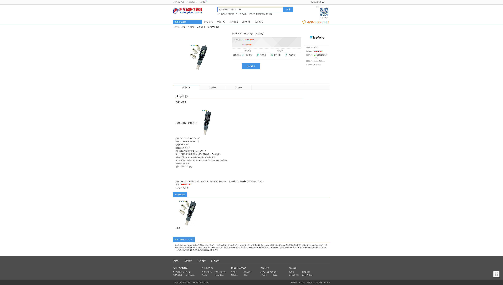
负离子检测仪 (206, 272)
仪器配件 (238, 87)
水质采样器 (211, 248)
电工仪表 (293, 268)
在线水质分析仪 (307, 245)
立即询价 (316, 21)
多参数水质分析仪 (181, 245)
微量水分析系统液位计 (312, 248)
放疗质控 (234, 272)
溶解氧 (202, 245)
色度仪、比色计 (215, 245)
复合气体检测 (190, 275)
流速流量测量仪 (296, 245)
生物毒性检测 (269, 245)
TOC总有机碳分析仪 (187, 250)
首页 (183, 27)
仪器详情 (186, 87)
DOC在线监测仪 (200, 250)
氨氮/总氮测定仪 (234, 248)
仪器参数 (212, 87)
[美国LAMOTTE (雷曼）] (317, 37)
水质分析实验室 (201, 248)
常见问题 (248, 51)
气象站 (204, 275)
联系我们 (259, 22)
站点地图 (294, 282)
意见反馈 (327, 282)
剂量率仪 (234, 275)
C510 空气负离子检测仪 (225, 14)
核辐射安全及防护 (238, 268)
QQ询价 (251, 66)
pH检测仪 (179, 228)
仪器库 (176, 260)
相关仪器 (280, 51)
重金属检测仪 (259, 245)
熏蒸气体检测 (177, 275)
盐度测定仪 (244, 248)
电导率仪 (196, 245)
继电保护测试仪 (307, 275)
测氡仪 (246, 275)
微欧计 (291, 272)
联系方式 (215, 260)
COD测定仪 (233, 245)
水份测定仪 (300, 248)
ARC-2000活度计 (241, 14)
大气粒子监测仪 (220, 272)
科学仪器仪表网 (178, 2)
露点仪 (187, 272)
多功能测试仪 (294, 275)
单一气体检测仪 (178, 272)
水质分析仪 (201, 27)
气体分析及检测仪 (180, 268)
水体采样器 (286, 245)
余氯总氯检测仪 (190, 248)
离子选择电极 (253, 248)
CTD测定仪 (274, 248)
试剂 (216, 250)
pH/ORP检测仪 (213, 27)
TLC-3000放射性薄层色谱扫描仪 (260, 14)
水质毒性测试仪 (264, 248)
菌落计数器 (210, 250)
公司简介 (202, 2)
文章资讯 (246, 22)
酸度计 (190, 245)
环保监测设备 (207, 268)
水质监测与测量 (283, 248)
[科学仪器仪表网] (187, 10)
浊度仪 (207, 245)
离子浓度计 (225, 245)
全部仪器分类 (180, 22)
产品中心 (221, 22)
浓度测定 (293, 248)
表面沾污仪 (248, 272)
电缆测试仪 (306, 272)
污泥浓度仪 (278, 245)
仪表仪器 (191, 27)
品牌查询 (233, 22)
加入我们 (318, 282)
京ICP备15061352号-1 (201, 282)
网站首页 (208, 22)
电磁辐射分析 (219, 275)
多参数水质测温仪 (222, 248)
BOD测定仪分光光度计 (246, 245)
